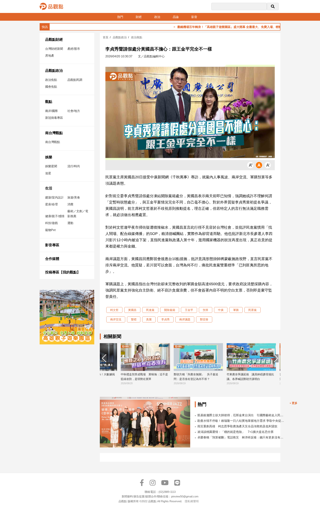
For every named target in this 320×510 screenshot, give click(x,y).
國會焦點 (51, 86)
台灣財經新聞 (54, 48)
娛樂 (48, 157)
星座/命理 (51, 204)
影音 (194, 16)
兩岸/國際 (51, 110)
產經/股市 (73, 48)
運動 (70, 223)
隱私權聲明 (192, 501)
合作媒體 (52, 259)
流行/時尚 (73, 166)
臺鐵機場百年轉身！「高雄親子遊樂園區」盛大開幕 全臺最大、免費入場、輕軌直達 (216, 26)
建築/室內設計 (54, 197)
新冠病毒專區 (54, 117)
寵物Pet (50, 230)
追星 (48, 173)
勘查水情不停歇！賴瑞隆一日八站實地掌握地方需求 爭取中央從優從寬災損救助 (241, 420)
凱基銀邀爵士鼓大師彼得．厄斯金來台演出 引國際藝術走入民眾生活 (241, 415)
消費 (70, 204)
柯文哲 (114, 310)
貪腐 (149, 319)
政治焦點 (51, 79)
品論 (176, 16)
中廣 (221, 310)
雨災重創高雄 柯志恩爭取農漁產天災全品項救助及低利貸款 (237, 426)
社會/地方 (73, 110)
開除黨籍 (169, 310)
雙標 (133, 319)
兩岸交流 (115, 319)
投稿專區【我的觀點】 (62, 272)
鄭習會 (204, 319)
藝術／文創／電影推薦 (77, 214)
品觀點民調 (74, 79)
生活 (48, 188)
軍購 (236, 310)
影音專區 (52, 245)
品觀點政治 (54, 71)
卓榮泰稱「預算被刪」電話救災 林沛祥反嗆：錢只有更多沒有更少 (241, 437)
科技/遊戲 (51, 223)
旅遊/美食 (73, 197)
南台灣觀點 (54, 133)
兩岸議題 (184, 319)
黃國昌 (132, 310)
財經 (139, 16)
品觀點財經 (54, 39)
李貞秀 (165, 319)
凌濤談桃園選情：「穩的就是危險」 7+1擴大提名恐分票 (235, 431)
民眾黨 (252, 310)
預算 (205, 310)
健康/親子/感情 (54, 216)
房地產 (49, 55)
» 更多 (293, 403)
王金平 (189, 310)
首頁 (105, 37)
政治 (157, 16)
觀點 (48, 102)
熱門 (120, 16)
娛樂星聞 (51, 166)
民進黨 (150, 310)
